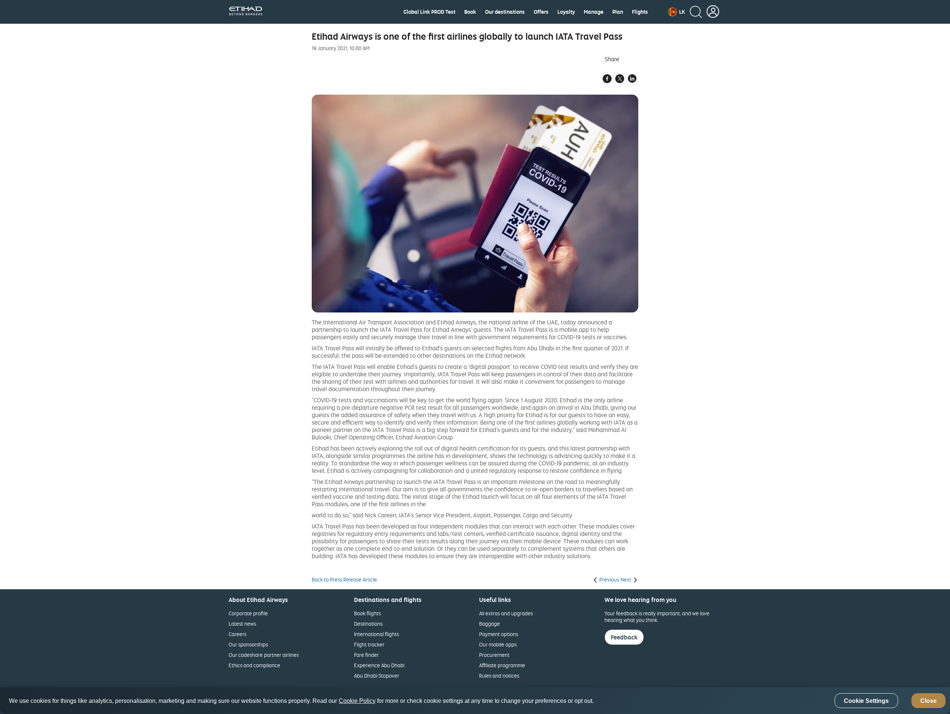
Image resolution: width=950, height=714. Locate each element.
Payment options (498, 634)
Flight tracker (369, 644)
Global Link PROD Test (429, 12)
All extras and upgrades (506, 613)
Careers (237, 634)
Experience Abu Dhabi (379, 665)
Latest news (242, 623)
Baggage (489, 623)
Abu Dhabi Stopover (376, 675)
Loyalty (566, 12)
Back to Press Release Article (344, 579)
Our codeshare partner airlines (264, 654)
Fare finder (366, 654)
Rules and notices (499, 675)
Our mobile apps (498, 644)
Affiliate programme (502, 665)
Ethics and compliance (254, 665)
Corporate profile (248, 613)
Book (470, 12)
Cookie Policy (357, 701)
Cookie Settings (866, 701)
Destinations (368, 623)
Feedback (624, 637)
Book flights (367, 613)
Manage (593, 12)
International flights (376, 634)
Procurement (494, 654)
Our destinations (505, 12)
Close (928, 701)
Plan (617, 12)
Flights (640, 12)
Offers (541, 12)
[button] (676, 11)
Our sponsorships (248, 644)
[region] (475, 700)
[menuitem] (429, 12)
